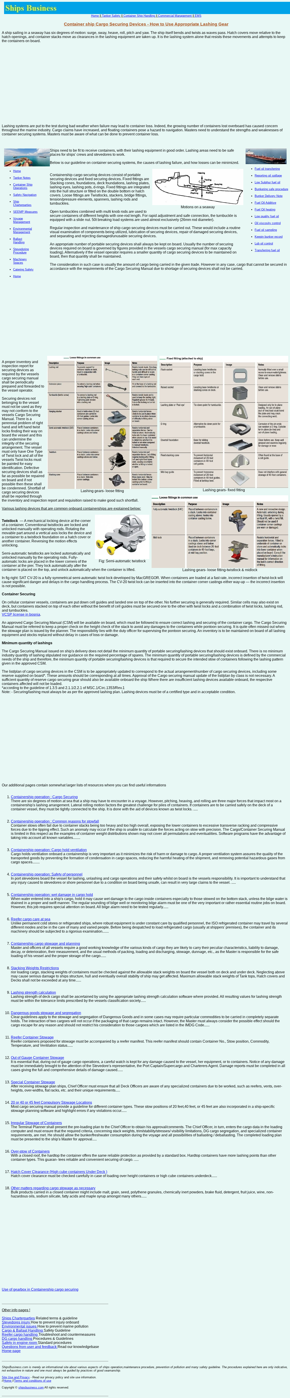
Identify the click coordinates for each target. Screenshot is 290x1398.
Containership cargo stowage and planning (45, 944)
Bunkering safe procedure (271, 189)
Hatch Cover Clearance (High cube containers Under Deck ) (59, 1172)
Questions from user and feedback (30, 1347)
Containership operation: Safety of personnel (46, 874)
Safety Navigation (24, 194)
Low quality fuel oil (267, 216)
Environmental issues (19, 1326)
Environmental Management (22, 230)
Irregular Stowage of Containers (36, 1123)
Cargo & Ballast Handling (23, 1330)
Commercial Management (175, 15)
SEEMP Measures (25, 211)
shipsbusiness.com (31, 1387)
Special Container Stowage (33, 1082)
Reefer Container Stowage (32, 1037)
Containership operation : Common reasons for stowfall (55, 821)
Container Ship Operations (22, 186)
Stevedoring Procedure (21, 250)
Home (95, 15)
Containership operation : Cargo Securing (44, 797)
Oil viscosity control (268, 223)
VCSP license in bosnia (21, 614)
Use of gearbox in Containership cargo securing (40, 1289)
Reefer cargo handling (20, 1334)
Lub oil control (264, 243)
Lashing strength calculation (33, 992)
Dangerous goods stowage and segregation (46, 1013)
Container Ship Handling (139, 15)
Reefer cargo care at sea (30, 919)
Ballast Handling (18, 240)
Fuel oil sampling (266, 230)
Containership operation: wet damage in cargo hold (52, 895)
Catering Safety (23, 269)
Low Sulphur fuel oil (267, 182)
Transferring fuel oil (267, 250)
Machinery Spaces (20, 261)
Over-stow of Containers (30, 1151)
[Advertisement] (145, 81)
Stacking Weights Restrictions (35, 968)
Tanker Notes (22, 178)
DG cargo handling (17, 1339)
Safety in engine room (20, 1343)
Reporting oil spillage (268, 175)
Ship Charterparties (22, 203)
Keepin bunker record (269, 236)
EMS (198, 15)
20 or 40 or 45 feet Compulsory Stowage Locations (51, 1102)
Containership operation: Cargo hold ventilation (49, 850)
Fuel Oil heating (265, 209)
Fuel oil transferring (267, 168)
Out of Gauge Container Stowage (37, 1058)
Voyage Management (21, 220)
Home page (11, 1351)
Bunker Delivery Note (269, 196)
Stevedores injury (16, 1322)
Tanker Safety (111, 15)
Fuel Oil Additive (265, 202)
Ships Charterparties (18, 1318)
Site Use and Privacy (16, 1377)
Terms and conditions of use (32, 1380)
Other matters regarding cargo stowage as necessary (53, 1188)
